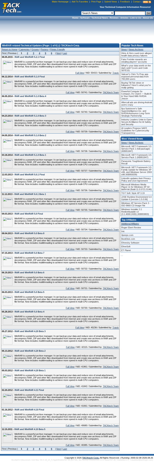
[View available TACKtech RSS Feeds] (147, 2)
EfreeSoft (125, 246)
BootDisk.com (128, 239)
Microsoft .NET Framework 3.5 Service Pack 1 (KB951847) (136, 156)
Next (58, 53)
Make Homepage (60, 1)
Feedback (125, 1)
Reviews (114, 18)
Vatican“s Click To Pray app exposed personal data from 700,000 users (135, 76)
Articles (124, 18)
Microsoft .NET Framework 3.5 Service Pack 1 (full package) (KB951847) (136, 148)
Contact (137, 1)
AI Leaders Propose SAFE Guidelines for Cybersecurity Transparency (135, 130)
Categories (24, 49)
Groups (35, 49)
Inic (123, 231)
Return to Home (9, 49)
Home (75, 18)
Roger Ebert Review (131, 227)
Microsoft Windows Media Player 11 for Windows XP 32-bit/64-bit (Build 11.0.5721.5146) (136, 187)
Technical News (99, 18)
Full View (79, 73)
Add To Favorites (80, 1)
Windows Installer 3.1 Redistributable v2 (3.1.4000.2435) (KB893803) (135, 211)
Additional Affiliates (130, 224)
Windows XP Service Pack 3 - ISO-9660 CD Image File (135, 204)
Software (85, 18)
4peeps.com (127, 235)
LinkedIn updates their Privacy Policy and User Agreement (136, 179)
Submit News (110, 1)
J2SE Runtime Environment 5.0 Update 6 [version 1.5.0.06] (136, 198)
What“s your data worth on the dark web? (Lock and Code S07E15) (136, 68)
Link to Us (135, 18)
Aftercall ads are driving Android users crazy (136, 103)
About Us (148, 18)
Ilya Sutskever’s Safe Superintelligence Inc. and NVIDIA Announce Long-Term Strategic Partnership (135, 112)
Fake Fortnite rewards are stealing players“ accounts (134, 60)
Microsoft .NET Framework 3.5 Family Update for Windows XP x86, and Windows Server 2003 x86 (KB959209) (136, 171)
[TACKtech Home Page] (12, 8)
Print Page (96, 1)
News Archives (136, 49)
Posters (44, 49)
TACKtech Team (111, 92)
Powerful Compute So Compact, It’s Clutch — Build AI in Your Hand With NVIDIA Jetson (136, 95)
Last (65, 53)
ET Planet (126, 250)
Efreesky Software (130, 242)
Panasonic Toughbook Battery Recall (136, 162)
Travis (115, 73)
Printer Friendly (57, 49)
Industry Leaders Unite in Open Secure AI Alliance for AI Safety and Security (136, 122)
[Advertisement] (77, 30)
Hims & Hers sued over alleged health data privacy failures (136, 54)
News (124, 49)
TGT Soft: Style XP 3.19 (133, 193)
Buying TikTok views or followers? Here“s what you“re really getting (136, 85)
